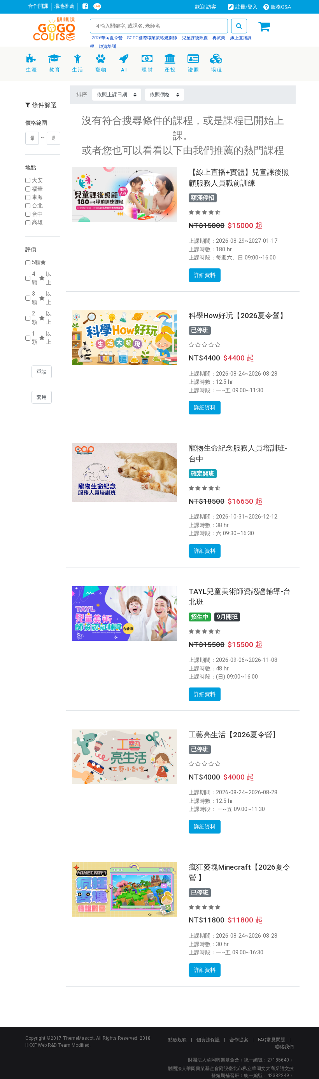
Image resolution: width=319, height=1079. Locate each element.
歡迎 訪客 (205, 7)
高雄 (37, 222)
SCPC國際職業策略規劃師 (151, 37)
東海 (37, 197)
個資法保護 (208, 1039)
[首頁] (54, 31)
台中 (37, 214)
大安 (37, 180)
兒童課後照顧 (194, 37)
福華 (37, 189)
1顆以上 (41, 338)
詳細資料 (205, 275)
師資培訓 (107, 46)
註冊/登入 (246, 7)
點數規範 (177, 1039)
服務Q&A (281, 7)
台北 (37, 205)
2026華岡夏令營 (107, 37)
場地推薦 (64, 6)
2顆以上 (41, 317)
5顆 (36, 262)
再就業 (218, 37)
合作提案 (239, 1039)
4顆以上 (41, 278)
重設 (42, 372)
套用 (42, 397)
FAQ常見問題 (271, 1039)
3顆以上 (41, 298)
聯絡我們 (284, 1046)
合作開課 (38, 6)
